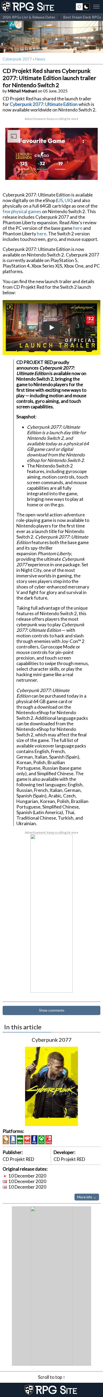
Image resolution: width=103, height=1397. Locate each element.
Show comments (51, 1010)
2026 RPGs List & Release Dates (29, 17)
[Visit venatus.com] (87, 171)
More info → (86, 1197)
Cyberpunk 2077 (17, 59)
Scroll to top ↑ (51, 1377)
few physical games (22, 211)
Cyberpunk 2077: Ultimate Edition (44, 104)
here (77, 228)
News (40, 59)
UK (68, 200)
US (60, 200)
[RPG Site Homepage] (28, 6)
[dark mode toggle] (83, 6)
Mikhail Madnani (22, 90)
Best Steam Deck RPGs (82, 17)
